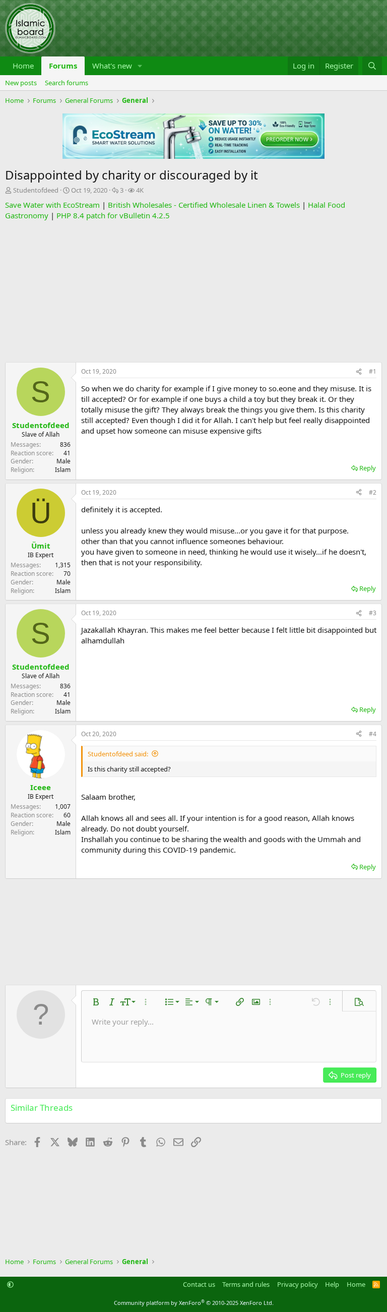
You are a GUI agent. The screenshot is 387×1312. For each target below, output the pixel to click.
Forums (63, 66)
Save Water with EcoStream (52, 205)
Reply (367, 467)
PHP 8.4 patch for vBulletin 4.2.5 (113, 215)
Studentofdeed (35, 190)
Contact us (199, 1284)
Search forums (66, 82)
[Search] (372, 65)
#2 (372, 492)
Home (23, 66)
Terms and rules (246, 1284)
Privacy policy (297, 1284)
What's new (112, 66)
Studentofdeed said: (118, 753)
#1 (372, 371)
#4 (372, 734)
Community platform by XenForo (194, 1302)
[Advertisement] (193, 291)
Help (332, 1284)
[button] (140, 65)
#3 (372, 613)
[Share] (358, 372)
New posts (21, 82)
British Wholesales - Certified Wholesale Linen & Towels (204, 205)
